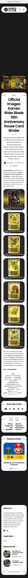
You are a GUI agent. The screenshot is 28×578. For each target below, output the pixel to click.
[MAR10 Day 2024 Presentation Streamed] (14, 451)
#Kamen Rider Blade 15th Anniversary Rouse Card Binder (13, 385)
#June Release (17, 379)
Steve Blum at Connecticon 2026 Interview (17, 552)
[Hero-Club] (9, 10)
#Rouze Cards (10, 389)
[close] (26, 2)
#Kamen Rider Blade (12, 382)
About (4, 541)
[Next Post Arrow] (16, 418)
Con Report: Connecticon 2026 (17, 561)
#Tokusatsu (8, 377)
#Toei (18, 389)
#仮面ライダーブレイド (13, 391)
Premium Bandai (12, 369)
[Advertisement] (14, 27)
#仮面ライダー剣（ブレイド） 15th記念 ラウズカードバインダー (13, 393)
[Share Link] (22, 409)
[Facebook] (6, 409)
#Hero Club (8, 379)
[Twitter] (10, 409)
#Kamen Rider (13, 380)
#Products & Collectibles (12, 375)
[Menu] (24, 9)
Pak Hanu (10, 162)
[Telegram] (18, 409)
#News (14, 95)
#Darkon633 (17, 377)
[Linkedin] (14, 409)
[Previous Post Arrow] (11, 418)
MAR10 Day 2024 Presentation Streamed (14, 464)
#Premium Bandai (13, 387)
